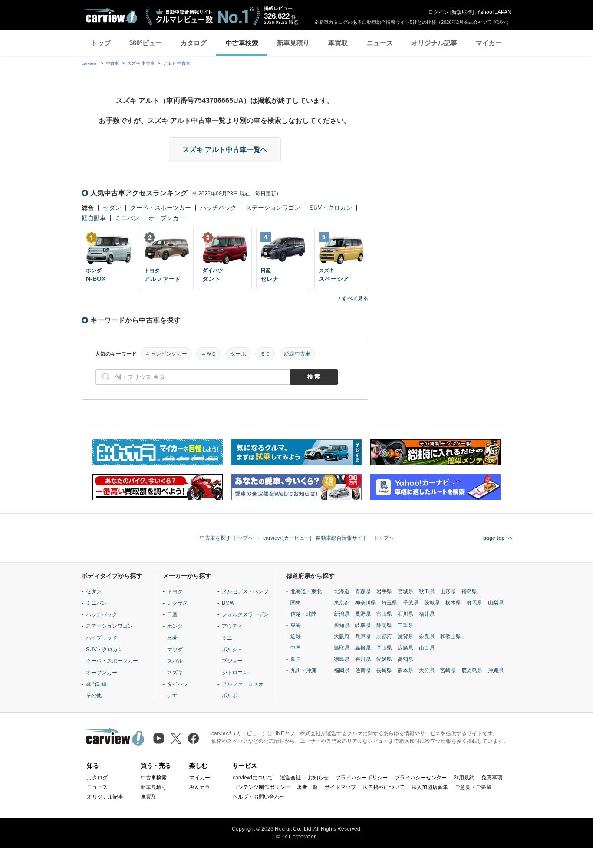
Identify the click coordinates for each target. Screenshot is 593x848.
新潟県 (341, 614)
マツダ (175, 650)
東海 (295, 625)
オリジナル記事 (434, 42)
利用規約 (464, 778)
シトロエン (235, 673)
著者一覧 (307, 787)
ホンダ (175, 626)
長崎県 (384, 670)
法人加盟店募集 (430, 787)
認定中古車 (297, 354)
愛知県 (341, 625)
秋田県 (427, 591)
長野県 (363, 614)
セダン (112, 207)
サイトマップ (340, 787)
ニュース (380, 42)
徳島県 (341, 659)
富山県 (384, 614)
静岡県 (384, 625)
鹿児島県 (471, 670)
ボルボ (229, 696)
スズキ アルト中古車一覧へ (224, 149)
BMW (228, 603)
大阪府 (341, 637)
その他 (94, 696)
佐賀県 (363, 670)
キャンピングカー (166, 354)
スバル (175, 661)
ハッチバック (218, 207)
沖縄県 (496, 670)
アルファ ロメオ (243, 684)
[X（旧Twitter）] (176, 738)
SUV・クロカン (331, 207)
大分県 (427, 670)
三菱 (172, 638)
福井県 (427, 614)
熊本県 (405, 670)
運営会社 (290, 778)
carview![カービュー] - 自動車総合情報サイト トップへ (328, 538)
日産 (172, 614)
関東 (295, 603)
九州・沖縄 (303, 670)
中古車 (112, 63)
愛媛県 (384, 659)
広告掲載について (384, 787)
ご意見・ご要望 (473, 787)
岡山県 (384, 648)
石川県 (405, 614)
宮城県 (405, 591)
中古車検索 (242, 42)
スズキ (175, 673)
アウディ (232, 626)
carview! (90, 63)
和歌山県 (450, 637)
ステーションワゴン (273, 207)
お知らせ (318, 778)
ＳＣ (265, 354)
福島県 (469, 591)
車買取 (338, 42)
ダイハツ (177, 684)
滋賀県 (405, 637)
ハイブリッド (101, 638)
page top (493, 538)
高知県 (405, 659)
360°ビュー (145, 42)
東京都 (341, 603)
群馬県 (474, 603)
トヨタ (175, 591)
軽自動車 (94, 217)
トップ (101, 42)
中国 (295, 648)
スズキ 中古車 (141, 63)
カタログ (194, 42)
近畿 (295, 637)
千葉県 (410, 603)
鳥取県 (341, 648)
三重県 (405, 625)
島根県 (363, 648)
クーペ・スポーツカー (160, 207)
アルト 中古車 (176, 63)
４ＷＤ (209, 354)
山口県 (427, 648)
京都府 (384, 637)
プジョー (232, 661)
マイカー (489, 42)
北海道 (341, 591)
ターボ (238, 354)
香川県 (363, 659)
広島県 (405, 648)
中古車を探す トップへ (226, 538)
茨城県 (432, 603)
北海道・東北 (306, 591)
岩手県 (384, 591)
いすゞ (175, 696)
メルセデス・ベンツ (245, 591)
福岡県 (341, 670)
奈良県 (427, 637)
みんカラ (199, 787)
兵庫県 (363, 637)
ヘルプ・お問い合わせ (259, 797)
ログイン (438, 12)
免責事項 (491, 778)
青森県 (363, 591)
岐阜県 (363, 625)
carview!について (253, 778)
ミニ (227, 638)
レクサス (177, 603)
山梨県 (496, 603)
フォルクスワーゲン (245, 614)
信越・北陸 (303, 614)
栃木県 (453, 603)
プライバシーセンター (421, 778)
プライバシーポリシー (362, 778)
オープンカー (166, 217)
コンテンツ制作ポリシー (261, 787)
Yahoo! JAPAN (494, 12)
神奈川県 (365, 603)
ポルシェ (232, 650)
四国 (295, 659)
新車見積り (293, 42)
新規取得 (461, 12)
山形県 (448, 591)
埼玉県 (389, 603)
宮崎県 (448, 670)
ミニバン (127, 217)
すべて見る (355, 298)
